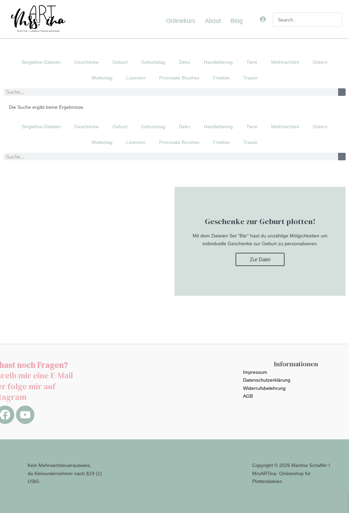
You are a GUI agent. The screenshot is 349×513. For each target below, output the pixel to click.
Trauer (250, 77)
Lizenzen (136, 77)
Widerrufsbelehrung (264, 388)
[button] (245, 21)
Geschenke (86, 62)
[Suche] (342, 92)
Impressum (255, 372)
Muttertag (102, 77)
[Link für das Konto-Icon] (263, 19)
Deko (184, 62)
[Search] (337, 20)
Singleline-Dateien (41, 62)
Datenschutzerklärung (266, 380)
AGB (248, 396)
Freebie (221, 77)
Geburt (119, 62)
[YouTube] (25, 415)
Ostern (320, 62)
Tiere (251, 62)
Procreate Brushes (179, 77)
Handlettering (218, 62)
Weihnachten (285, 62)
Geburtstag (153, 62)
